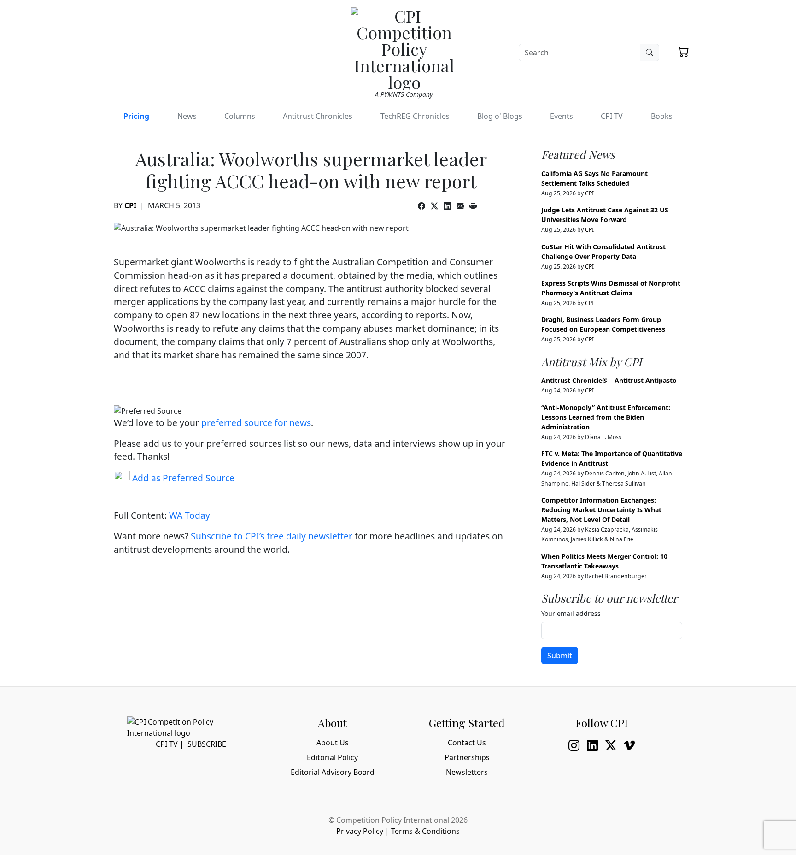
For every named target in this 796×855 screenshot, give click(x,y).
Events (561, 116)
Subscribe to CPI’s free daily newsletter (271, 536)
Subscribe (206, 744)
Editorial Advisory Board (333, 772)
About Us (332, 743)
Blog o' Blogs (499, 116)
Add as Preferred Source (182, 478)
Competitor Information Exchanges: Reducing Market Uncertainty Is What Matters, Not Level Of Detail (601, 510)
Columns (239, 116)
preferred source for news (256, 422)
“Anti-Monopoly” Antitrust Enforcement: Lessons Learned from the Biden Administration (605, 417)
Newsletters (467, 772)
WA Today (189, 515)
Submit (559, 655)
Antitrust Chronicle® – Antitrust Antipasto (609, 380)
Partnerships (467, 757)
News (187, 116)
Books (662, 116)
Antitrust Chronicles (317, 116)
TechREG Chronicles (415, 116)
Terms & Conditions (425, 831)
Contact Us (467, 743)
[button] (683, 52)
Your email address (571, 613)
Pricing (136, 116)
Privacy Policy (359, 831)
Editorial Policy (332, 757)
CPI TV (612, 116)
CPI (130, 205)
